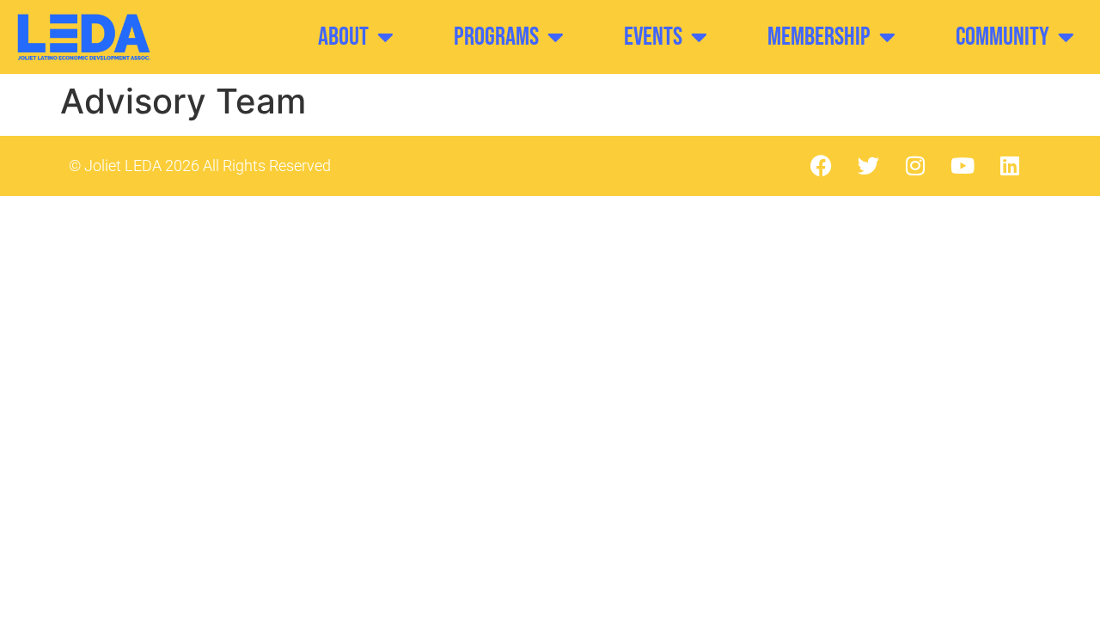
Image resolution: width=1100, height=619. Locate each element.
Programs (496, 36)
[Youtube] (962, 165)
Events (653, 36)
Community (1002, 36)
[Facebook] (820, 165)
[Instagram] (915, 165)
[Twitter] (867, 165)
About (343, 36)
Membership (819, 36)
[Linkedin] (1009, 165)
